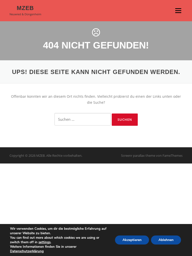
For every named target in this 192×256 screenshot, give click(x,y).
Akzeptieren (132, 240)
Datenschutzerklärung (27, 251)
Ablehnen (166, 240)
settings (44, 242)
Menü (178, 10)
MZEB (25, 8)
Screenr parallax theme (138, 155)
